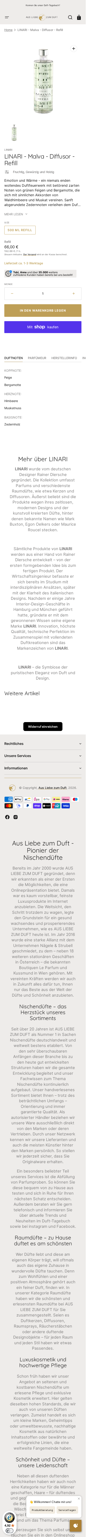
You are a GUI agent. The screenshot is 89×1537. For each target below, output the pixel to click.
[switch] (9, 1530)
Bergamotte (12, 385)
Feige (8, 377)
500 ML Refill (22, 231)
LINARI (8, 149)
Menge (8, 284)
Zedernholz (12, 424)
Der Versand (29, 254)
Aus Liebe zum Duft (52, 788)
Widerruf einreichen (43, 726)
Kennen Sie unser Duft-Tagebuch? (43, 5)
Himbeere (11, 401)
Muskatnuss (12, 408)
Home (8, 30)
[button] (7, 17)
